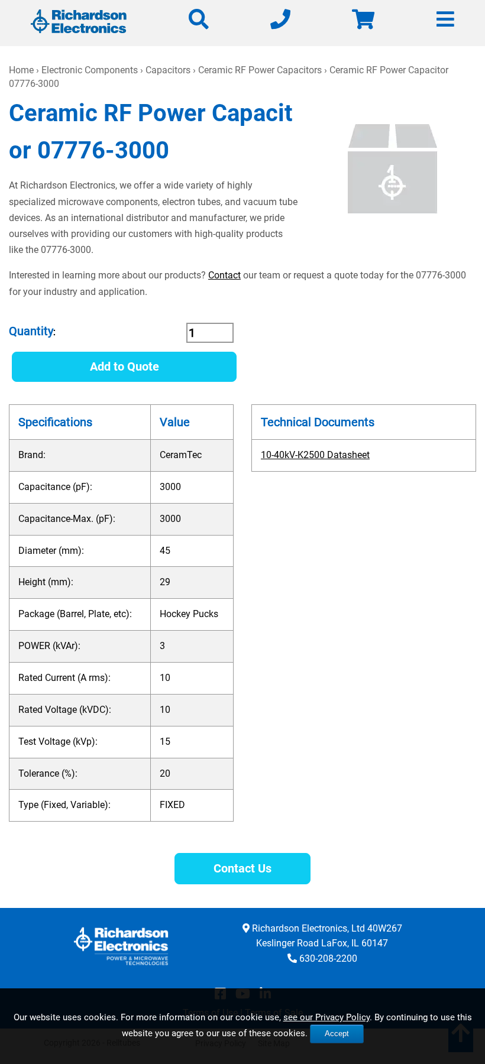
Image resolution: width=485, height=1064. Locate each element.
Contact (224, 275)
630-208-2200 (328, 958)
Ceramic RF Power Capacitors (260, 70)
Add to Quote (124, 366)
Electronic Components (89, 70)
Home (21, 70)
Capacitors (168, 70)
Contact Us (242, 868)
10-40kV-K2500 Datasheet (315, 454)
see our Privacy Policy (326, 1017)
